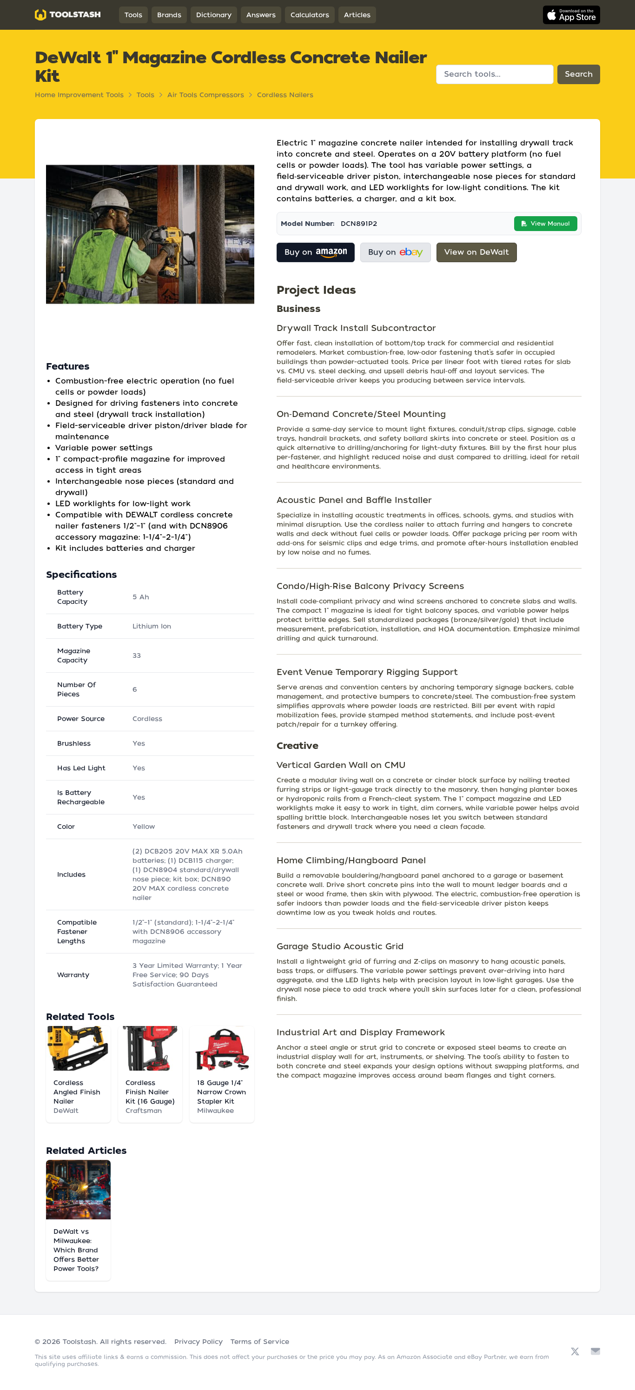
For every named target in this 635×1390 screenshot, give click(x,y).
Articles (357, 15)
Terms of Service (260, 1341)
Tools (133, 15)
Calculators (310, 15)
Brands (169, 15)
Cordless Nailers (285, 95)
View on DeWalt (476, 252)
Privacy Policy (198, 1341)
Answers (261, 15)
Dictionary (214, 15)
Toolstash (79, 1341)
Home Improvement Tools (79, 95)
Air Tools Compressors (205, 95)
